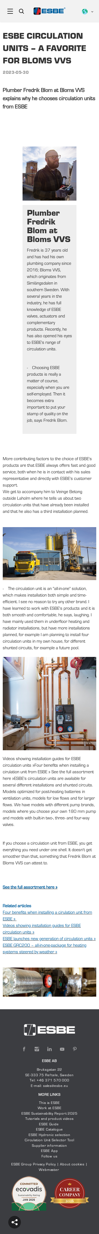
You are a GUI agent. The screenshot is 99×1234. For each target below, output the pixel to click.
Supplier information (49, 1146)
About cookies (72, 1164)
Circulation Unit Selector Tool (49, 1140)
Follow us (49, 1156)
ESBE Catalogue (49, 1129)
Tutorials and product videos (49, 1119)
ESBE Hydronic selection (49, 1135)
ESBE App (49, 1151)
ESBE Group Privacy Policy (33, 1164)
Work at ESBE (50, 1108)
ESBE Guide (49, 1124)
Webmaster (49, 1170)
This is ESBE (49, 1103)
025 (74, 1113)
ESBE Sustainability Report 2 (45, 1113)
